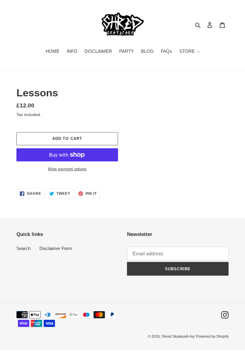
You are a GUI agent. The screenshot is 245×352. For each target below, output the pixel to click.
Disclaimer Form (55, 248)
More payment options (67, 169)
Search (23, 248)
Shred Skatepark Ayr (178, 336)
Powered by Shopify (212, 336)
